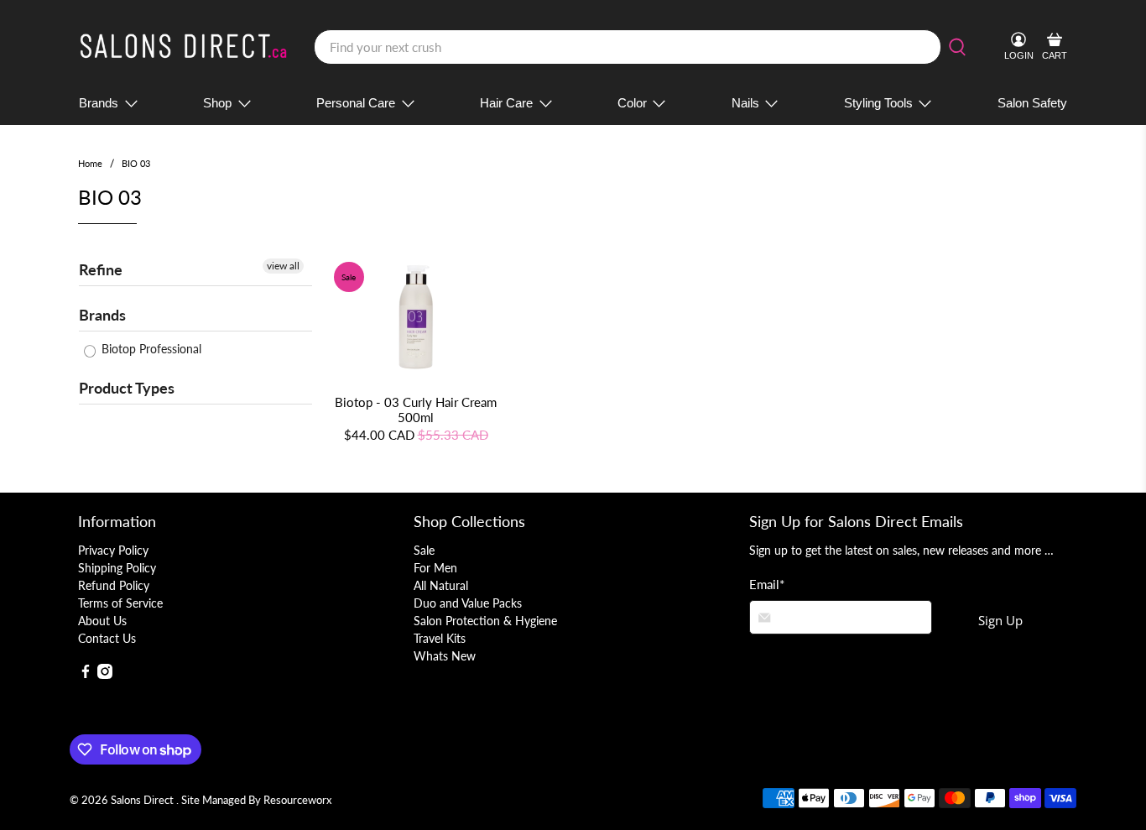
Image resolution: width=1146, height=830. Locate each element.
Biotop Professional (149, 349)
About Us (102, 620)
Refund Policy (113, 585)
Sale (424, 550)
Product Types (127, 387)
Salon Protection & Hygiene (485, 620)
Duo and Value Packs (468, 603)
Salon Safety (1032, 103)
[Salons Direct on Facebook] (85, 674)
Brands (98, 103)
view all (283, 265)
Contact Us (107, 638)
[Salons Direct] (184, 47)
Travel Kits (440, 638)
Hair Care (506, 103)
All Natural (441, 585)
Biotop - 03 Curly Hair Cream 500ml (416, 409)
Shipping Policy (117, 568)
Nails (745, 103)
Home (90, 163)
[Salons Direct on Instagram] (104, 674)
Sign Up (1000, 620)
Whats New (445, 656)
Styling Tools (878, 103)
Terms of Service (120, 603)
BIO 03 (136, 163)
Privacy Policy (113, 550)
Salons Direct (143, 800)
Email (766, 584)
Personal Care (355, 103)
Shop (217, 103)
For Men (435, 568)
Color (632, 103)
